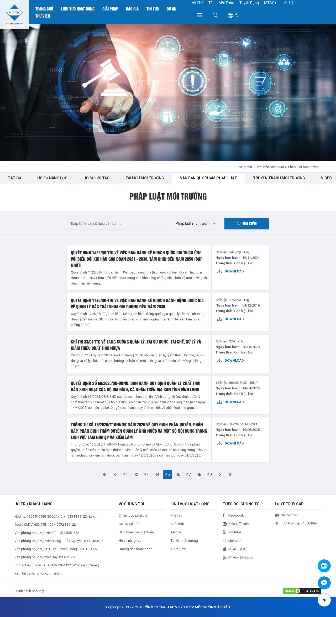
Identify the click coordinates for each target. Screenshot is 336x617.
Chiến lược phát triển (134, 515)
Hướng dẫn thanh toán (135, 549)
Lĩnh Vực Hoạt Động (77, 9)
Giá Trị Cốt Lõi (129, 524)
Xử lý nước (178, 549)
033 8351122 (69, 533)
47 (188, 474)
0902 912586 (68, 557)
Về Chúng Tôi (202, 3)
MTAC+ (270, 3)
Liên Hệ (287, 3)
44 (157, 474)
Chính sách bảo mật (29, 591)
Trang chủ (44, 9)
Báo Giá (132, 9)
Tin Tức (152, 9)
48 (199, 474)
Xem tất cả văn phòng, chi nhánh (38, 573)
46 (178, 474)
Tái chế (176, 532)
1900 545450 (36, 516)
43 (146, 474)
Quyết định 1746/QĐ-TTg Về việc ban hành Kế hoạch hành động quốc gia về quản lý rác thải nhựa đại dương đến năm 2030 (137, 303)
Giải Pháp (110, 9)
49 (209, 474)
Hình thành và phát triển (136, 532)
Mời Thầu (226, 3)
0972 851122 (66, 525)
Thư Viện (42, 16)
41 (125, 474)
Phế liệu (176, 515)
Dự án (171, 9)
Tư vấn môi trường (184, 541)
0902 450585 (93, 541)
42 (136, 474)
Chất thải (177, 524)
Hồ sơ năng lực (130, 541)
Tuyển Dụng (249, 3)
